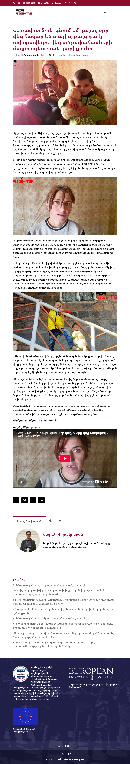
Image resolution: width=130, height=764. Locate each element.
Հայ (59, 745)
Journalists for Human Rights (68, 759)
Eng (67, 745)
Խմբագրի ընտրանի (78, 55)
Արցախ (60, 55)
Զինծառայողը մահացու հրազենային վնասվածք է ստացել (49, 585)
